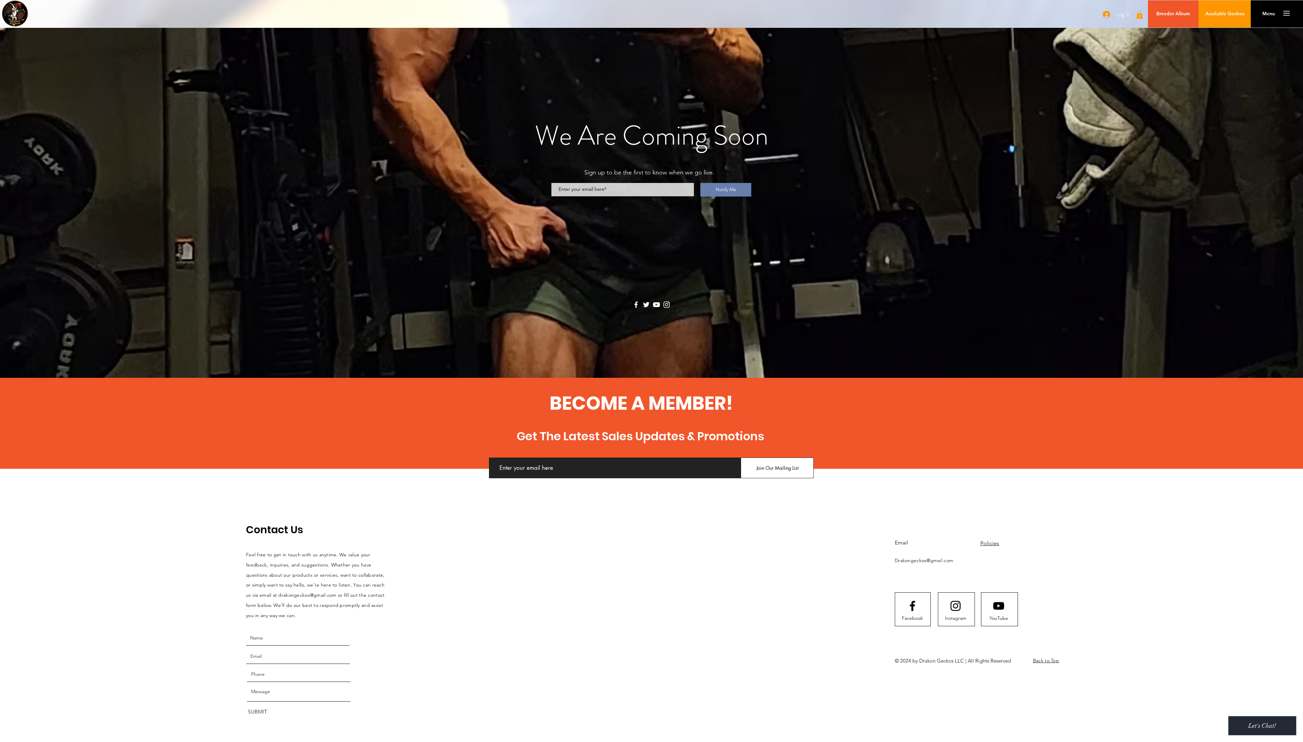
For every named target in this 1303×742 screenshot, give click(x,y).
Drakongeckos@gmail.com (924, 560)
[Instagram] (666, 304)
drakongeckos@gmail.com (307, 595)
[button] (1139, 15)
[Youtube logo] (998, 606)
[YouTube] (656, 304)
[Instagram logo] (955, 606)
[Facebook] (636, 304)
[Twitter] (646, 304)
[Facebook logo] (912, 606)
